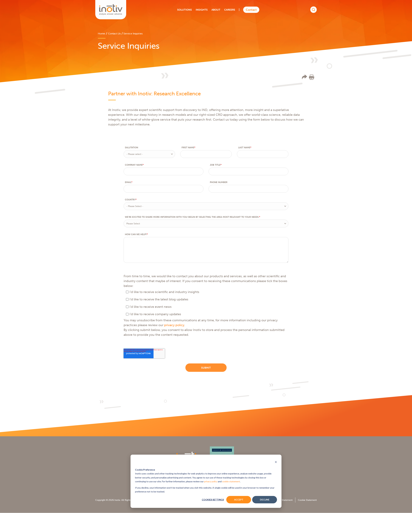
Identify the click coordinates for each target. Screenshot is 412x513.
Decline (264, 499)
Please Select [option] (133, 223)
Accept (238, 499)
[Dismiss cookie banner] (276, 462)
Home (101, 33)
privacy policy (210, 481)
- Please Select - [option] (134, 206)
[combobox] (149, 154)
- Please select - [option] (134, 154)
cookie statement (231, 481)
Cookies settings (213, 499)
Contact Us (114, 33)
